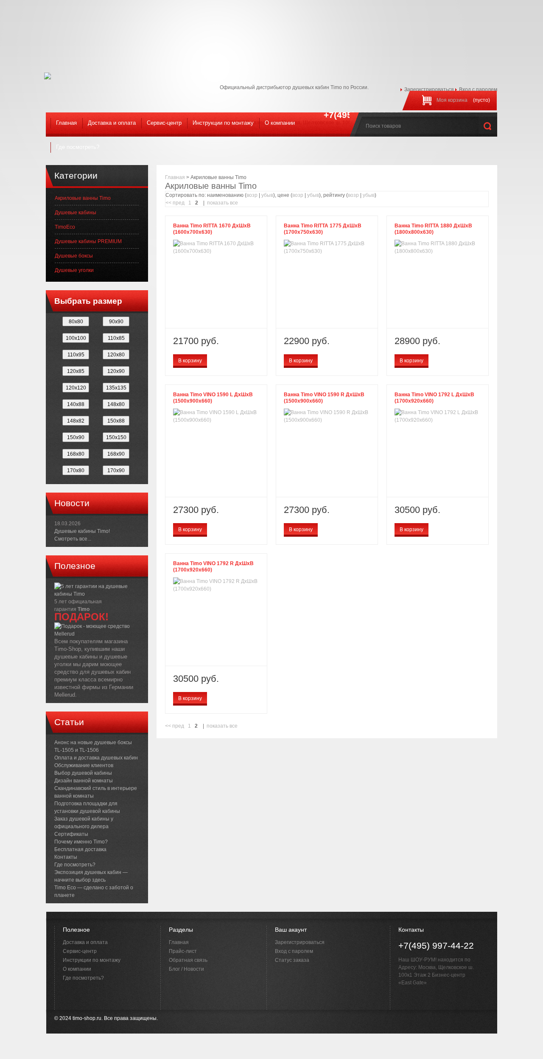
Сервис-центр (164, 123)
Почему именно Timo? (81, 842)
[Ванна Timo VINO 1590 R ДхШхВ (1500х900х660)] (327, 416)
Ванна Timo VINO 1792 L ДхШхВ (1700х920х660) (434, 398)
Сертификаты (71, 834)
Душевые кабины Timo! (82, 531)
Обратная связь (188, 960)
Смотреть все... (72, 539)
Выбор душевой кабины (83, 773)
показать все (222, 203)
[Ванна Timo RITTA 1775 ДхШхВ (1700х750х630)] (327, 247)
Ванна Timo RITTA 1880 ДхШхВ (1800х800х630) (433, 229)
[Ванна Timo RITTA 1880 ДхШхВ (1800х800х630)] (438, 247)
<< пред (175, 203)
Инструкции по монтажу (223, 123)
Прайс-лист (183, 951)
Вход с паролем (478, 89)
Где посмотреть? (77, 147)
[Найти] (488, 125)
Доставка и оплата (112, 123)
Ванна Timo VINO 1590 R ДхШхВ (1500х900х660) (324, 398)
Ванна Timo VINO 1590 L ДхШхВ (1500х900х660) (213, 398)
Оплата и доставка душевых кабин (96, 758)
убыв (267, 195)
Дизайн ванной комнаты (83, 781)
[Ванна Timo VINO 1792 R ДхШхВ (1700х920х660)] (216, 585)
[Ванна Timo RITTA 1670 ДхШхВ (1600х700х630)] (216, 247)
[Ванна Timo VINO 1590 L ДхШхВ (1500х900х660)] (216, 416)
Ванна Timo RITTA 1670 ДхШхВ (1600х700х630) (212, 229)
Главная (66, 123)
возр (252, 195)
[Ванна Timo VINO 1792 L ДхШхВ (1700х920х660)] (438, 416)
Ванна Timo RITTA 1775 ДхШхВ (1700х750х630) (322, 229)
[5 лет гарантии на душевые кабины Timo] (97, 590)
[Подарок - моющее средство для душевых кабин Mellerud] (97, 626)
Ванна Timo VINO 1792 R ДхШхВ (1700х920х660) (213, 566)
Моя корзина (452, 100)
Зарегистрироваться (429, 89)
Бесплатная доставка (80, 849)
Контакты (65, 857)
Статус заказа (292, 960)
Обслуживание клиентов (83, 765)
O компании (280, 123)
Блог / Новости (186, 969)
